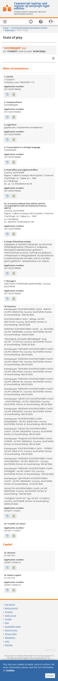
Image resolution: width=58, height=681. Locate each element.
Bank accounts (11, 608)
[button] (52, 22)
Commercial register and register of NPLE (29, 27)
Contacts (9, 612)
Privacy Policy (11, 634)
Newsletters (10, 637)
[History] (7, 94)
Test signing (10, 604)
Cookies (8, 619)
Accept (50, 675)
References (9, 30)
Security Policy (11, 630)
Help (7, 622)
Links (7, 641)
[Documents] (13, 94)
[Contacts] (31, 22)
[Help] (41, 22)
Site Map (8, 645)
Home (5, 27)
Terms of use (10, 615)
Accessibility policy (13, 626)
